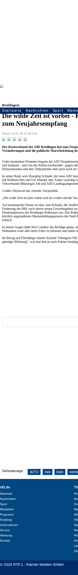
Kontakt (5, 540)
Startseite (12, 110)
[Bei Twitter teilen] (9, 140)
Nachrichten (37, 110)
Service (5, 530)
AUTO (34, 472)
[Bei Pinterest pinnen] (20, 140)
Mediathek (7, 509)
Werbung (6, 535)
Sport (58, 110)
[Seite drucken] (25, 140)
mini (47, 472)
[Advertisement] (39, 41)
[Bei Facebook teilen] (3, 140)
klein (60, 472)
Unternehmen (9, 525)
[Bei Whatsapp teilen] (14, 140)
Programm (7, 514)
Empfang (6, 519)
